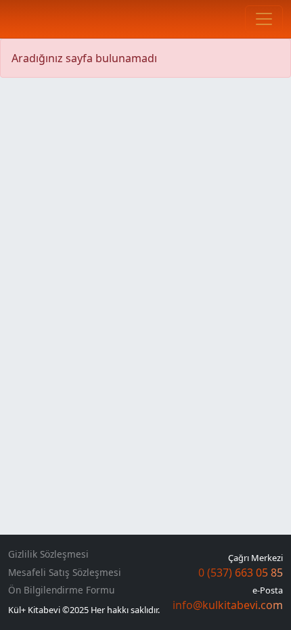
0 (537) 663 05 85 (240, 572)
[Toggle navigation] (264, 18)
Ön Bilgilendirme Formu (61, 590)
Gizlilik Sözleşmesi (48, 554)
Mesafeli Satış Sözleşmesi (64, 572)
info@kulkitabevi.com (228, 605)
